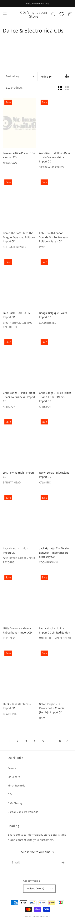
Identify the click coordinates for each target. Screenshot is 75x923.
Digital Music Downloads (23, 812)
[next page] (67, 741)
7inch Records (16, 785)
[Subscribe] (63, 862)
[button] (5, 14)
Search (12, 768)
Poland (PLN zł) (35, 888)
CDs (10, 794)
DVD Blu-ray (15, 803)
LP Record (14, 777)
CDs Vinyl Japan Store (41, 916)
